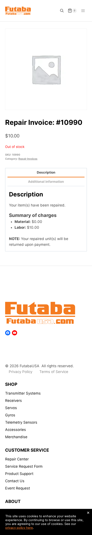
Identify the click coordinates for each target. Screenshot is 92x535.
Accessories (15, 429)
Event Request (17, 488)
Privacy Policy (20, 372)
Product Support (19, 474)
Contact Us (14, 481)
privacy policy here (19, 528)
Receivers (13, 400)
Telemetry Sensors (21, 422)
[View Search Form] (62, 11)
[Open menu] (83, 10)
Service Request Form (24, 466)
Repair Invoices (27, 158)
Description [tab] (46, 172)
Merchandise (16, 437)
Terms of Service (53, 372)
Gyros (10, 415)
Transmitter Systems (23, 393)
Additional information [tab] (46, 182)
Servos (11, 408)
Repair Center (17, 459)
